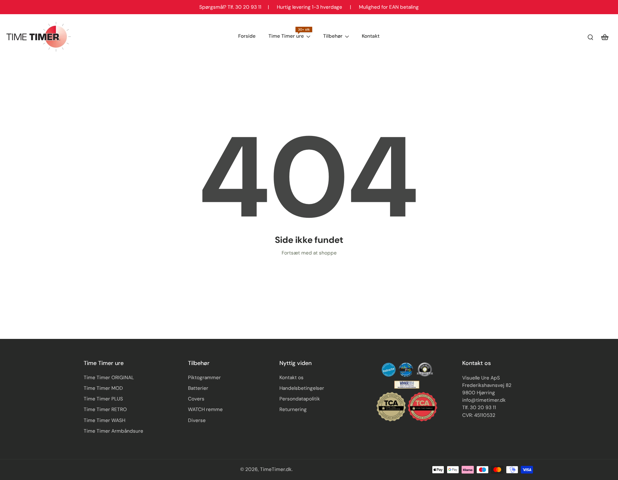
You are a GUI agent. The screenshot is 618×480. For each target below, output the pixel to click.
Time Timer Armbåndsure (113, 431)
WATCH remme (205, 409)
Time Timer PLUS (103, 399)
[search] (590, 36)
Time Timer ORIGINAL (109, 377)
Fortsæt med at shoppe (309, 253)
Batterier (198, 388)
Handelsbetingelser (301, 388)
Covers (196, 399)
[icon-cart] (604, 36)
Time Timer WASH (104, 420)
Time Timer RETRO (105, 409)
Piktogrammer (204, 377)
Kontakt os (291, 377)
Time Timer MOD (103, 388)
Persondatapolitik (299, 399)
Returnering (293, 409)
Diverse (197, 420)
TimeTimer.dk (276, 469)
